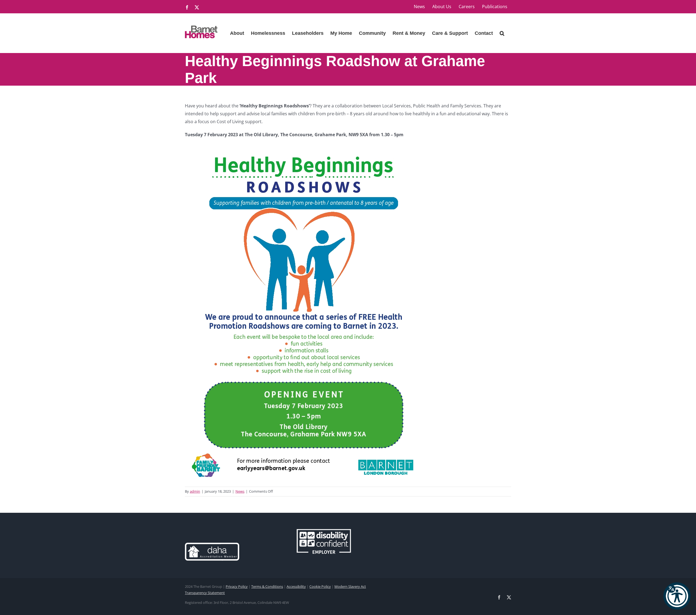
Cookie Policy (320, 586)
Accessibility (296, 586)
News (239, 491)
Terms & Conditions (267, 586)
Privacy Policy (237, 586)
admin (195, 491)
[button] (677, 596)
